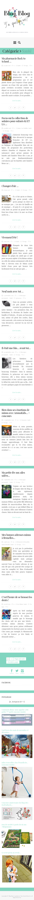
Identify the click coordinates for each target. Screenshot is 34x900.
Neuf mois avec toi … (12, 291)
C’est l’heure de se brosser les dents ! (17, 599)
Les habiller (24, 128)
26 (17, 420)
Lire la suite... (17, 100)
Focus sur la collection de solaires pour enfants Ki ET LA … (16, 121)
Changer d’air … (10, 186)
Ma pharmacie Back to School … (13, 60)
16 (13, 542)
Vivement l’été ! (10, 237)
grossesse (18, 298)
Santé (18, 65)
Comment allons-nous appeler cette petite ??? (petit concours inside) (15, 711)
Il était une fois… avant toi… (16, 348)
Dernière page (13, 662)
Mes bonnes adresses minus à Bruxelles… (16, 536)
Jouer (19, 128)
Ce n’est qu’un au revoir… (11, 853)
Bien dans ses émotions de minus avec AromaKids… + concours (16, 413)
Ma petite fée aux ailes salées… (13, 474)
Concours (24, 420)
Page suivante (20, 659)
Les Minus (20, 604)
